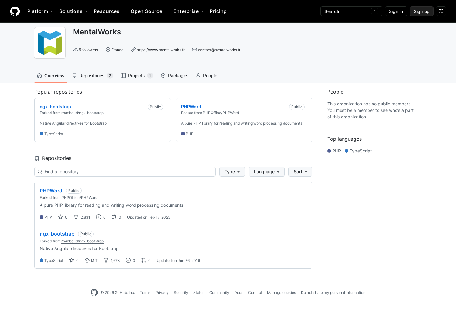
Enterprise (186, 11)
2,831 (85, 217)
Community (219, 292)
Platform (37, 11)
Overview (54, 75)
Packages (178, 75)
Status (198, 292)
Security (181, 292)
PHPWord (51, 191)
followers (88, 49)
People (210, 75)
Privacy (162, 292)
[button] (232, 172)
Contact (255, 292)
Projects (139, 75)
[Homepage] (15, 11)
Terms (145, 292)
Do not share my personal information (333, 292)
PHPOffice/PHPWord (221, 112)
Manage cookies (281, 292)
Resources (106, 11)
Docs (238, 292)
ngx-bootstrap (57, 234)
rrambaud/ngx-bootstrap (82, 112)
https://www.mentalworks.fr (161, 49)
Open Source (146, 11)
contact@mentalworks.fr (219, 49)
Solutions (71, 11)
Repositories (95, 75)
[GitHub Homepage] (94, 293)
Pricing (218, 11)
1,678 (115, 260)
